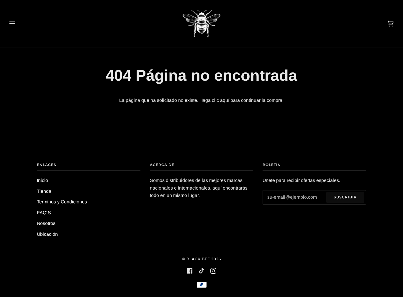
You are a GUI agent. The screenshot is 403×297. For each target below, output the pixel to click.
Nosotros (46, 223)
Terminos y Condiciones (62, 201)
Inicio (42, 180)
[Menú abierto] (18, 23)
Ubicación (47, 234)
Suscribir (345, 197)
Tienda (44, 191)
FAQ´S (44, 212)
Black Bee (198, 259)
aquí (224, 100)
